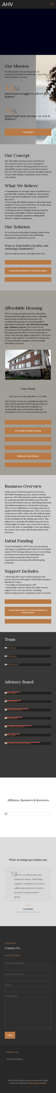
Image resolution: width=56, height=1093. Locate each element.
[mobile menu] (52, 4)
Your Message (11, 996)
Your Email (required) (14, 974)
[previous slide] (7, 818)
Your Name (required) (14, 963)
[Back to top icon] (50, 1087)
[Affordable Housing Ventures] (7, 4)
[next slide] (48, 818)
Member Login (12, 1052)
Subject (8, 985)
